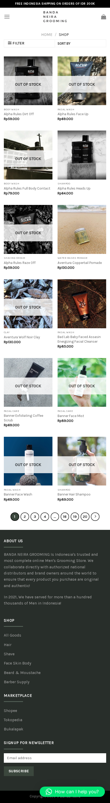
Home (46, 34)
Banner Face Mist (71, 416)
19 (75, 516)
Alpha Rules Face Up (73, 114)
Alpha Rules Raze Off (20, 263)
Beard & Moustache (22, 672)
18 (65, 516)
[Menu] (7, 16)
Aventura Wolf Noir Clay (22, 337)
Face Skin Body (17, 663)
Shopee (10, 710)
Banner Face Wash (18, 494)
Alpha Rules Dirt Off (19, 114)
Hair (8, 644)
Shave (9, 654)
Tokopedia (13, 720)
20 (85, 516)
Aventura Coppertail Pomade (80, 263)
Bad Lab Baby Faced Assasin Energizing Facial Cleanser (79, 339)
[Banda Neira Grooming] (55, 17)
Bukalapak (13, 729)
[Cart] (103, 16)
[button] (72, 792)
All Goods (12, 635)
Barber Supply (16, 682)
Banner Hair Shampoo (74, 494)
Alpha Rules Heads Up (74, 188)
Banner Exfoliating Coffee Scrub (23, 418)
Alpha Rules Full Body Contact (27, 188)
